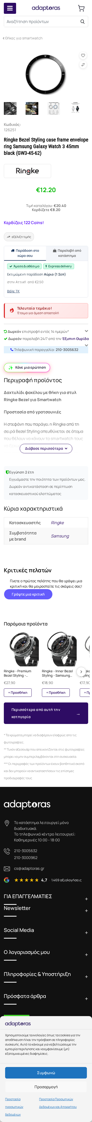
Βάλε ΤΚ (13, 291)
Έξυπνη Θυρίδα (75, 338)
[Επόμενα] (81, 672)
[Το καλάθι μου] (81, 8)
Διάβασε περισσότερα (44, 448)
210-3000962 (26, 857)
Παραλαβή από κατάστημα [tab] (69, 253)
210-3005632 (67, 349)
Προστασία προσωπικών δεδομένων (14, 1107)
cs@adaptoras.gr (29, 868)
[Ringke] (27, 171)
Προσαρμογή (46, 1087)
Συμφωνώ (46, 1072)
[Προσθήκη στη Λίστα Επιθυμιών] (83, 55)
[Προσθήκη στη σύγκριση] (83, 64)
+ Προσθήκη (17, 692)
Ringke (57, 522)
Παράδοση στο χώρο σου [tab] (27, 253)
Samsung (60, 536)
